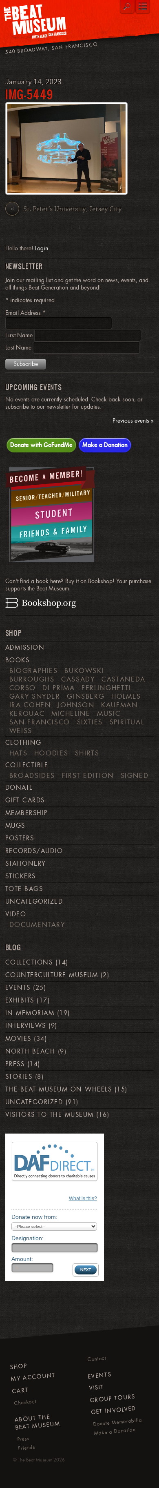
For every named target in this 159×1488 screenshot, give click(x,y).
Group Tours (113, 1398)
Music (108, 713)
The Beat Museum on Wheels (58, 1089)
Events (18, 988)
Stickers (20, 876)
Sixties (90, 721)
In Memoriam (29, 1013)
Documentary (37, 924)
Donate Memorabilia (117, 1422)
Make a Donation (105, 445)
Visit (96, 1387)
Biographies (33, 670)
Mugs (15, 826)
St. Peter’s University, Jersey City (65, 209)
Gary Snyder (34, 696)
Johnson (76, 704)
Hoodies (51, 752)
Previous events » (133, 420)
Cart (20, 1390)
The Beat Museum (35, 1460)
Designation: (27, 1238)
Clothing (23, 743)
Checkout (25, 1402)
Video (15, 914)
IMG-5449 (29, 94)
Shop (18, 1366)
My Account (33, 1377)
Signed (135, 775)
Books (17, 660)
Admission (24, 648)
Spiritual (127, 721)
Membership (26, 813)
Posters (19, 838)
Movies (18, 1039)
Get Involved (113, 1410)
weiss (20, 730)
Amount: (22, 1259)
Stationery (25, 864)
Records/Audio (34, 851)
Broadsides (32, 775)
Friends (26, 1447)
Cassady (78, 679)
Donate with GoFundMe (41, 445)
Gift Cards (25, 800)
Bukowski (84, 670)
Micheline (71, 713)
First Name (19, 335)
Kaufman (119, 704)
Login (41, 248)
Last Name (19, 347)
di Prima (58, 687)
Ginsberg (85, 696)
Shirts (87, 752)
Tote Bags (24, 889)
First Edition (88, 775)
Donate (19, 788)
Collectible (26, 765)
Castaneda (124, 679)
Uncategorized (34, 902)
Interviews (25, 1026)
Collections (29, 962)
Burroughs (32, 679)
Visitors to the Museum (49, 1115)
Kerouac (27, 713)
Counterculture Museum (51, 975)
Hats (18, 752)
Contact (96, 1359)
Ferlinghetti (106, 687)
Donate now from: (34, 1217)
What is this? (83, 1198)
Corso (22, 687)
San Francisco (39, 721)
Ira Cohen (30, 704)
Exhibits (19, 1000)
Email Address (25, 312)
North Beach (30, 1051)
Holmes (126, 696)
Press (14, 1064)
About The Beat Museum (37, 1422)
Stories (18, 1077)
